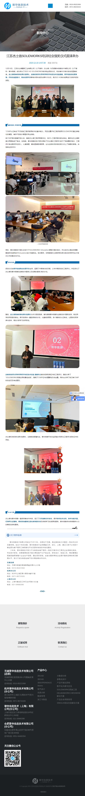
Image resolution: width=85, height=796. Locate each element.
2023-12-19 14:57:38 (37, 63)
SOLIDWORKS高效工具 (67, 689)
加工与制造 (42, 699)
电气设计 (41, 689)
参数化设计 (61, 679)
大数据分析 (61, 676)
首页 (32, 30)
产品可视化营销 (63, 683)
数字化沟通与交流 (64, 686)
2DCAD (41, 676)
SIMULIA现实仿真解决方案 (68, 703)
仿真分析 (41, 692)
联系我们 (43, 792)
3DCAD (41, 679)
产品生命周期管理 (64, 699)
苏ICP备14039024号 (58, 786)
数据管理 (41, 696)
